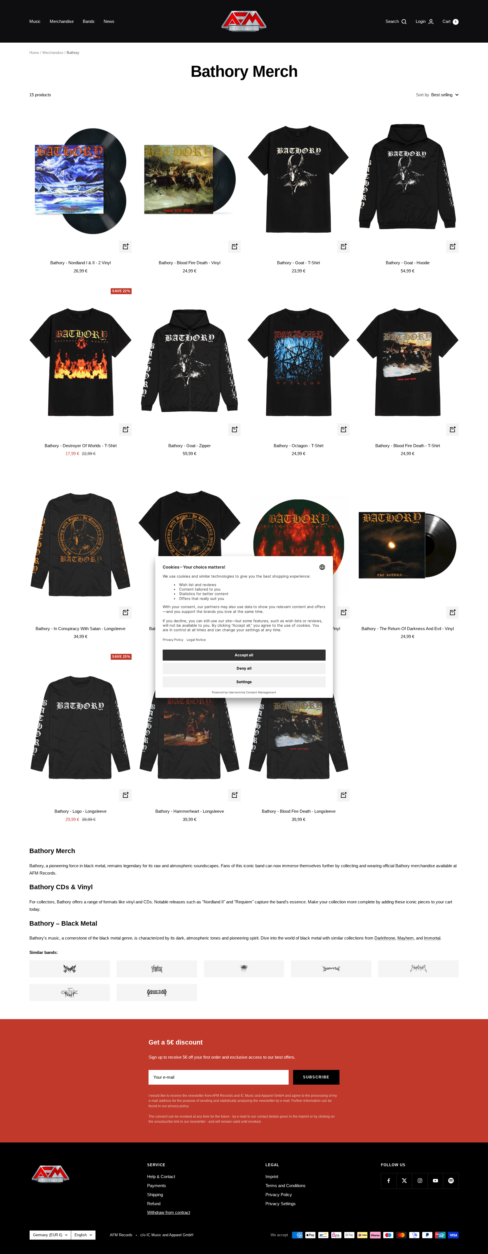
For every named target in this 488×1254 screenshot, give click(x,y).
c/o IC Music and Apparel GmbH (166, 1235)
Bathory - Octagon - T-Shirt (298, 445)
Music (35, 21)
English (81, 1235)
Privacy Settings (280, 1203)
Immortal (432, 938)
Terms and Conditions (285, 1185)
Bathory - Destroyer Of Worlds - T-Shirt (81, 445)
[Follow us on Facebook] (388, 1181)
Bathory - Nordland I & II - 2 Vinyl (80, 262)
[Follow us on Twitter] (404, 1181)
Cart (449, 21)
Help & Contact (161, 1176)
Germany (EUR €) (47, 1235)
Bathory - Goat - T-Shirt (298, 262)
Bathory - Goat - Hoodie (408, 262)
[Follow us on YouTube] (435, 1181)
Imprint (271, 1176)
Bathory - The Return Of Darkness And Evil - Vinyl (407, 628)
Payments (156, 1185)
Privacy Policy (278, 1194)
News (109, 21)
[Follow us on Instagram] (420, 1181)
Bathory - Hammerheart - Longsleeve (189, 811)
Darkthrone (384, 938)
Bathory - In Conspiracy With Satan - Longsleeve (80, 628)
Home (34, 53)
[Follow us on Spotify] (451, 1181)
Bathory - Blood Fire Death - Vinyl (189, 262)
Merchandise (62, 21)
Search (392, 21)
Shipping (155, 1194)
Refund (153, 1203)
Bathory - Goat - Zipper (189, 445)
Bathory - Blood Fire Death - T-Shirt (407, 445)
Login (421, 21)
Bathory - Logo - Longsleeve (80, 811)
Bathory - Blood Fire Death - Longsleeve (299, 811)
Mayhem (405, 938)
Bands (89, 21)
